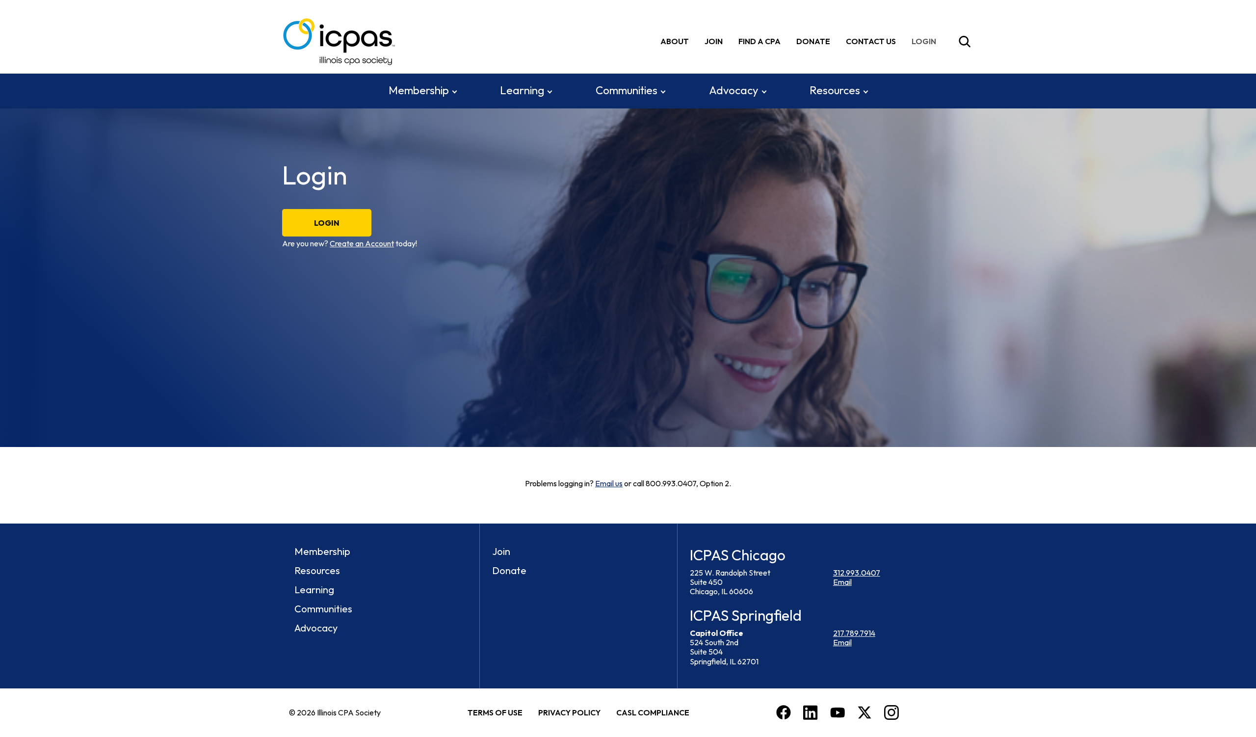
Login (327, 223)
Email (842, 582)
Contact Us (871, 41)
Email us (609, 483)
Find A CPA (759, 41)
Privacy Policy (569, 712)
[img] (926, 41)
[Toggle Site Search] (964, 41)
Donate (813, 41)
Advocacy (734, 90)
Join (714, 41)
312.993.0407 (856, 573)
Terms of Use (495, 712)
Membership (419, 90)
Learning (522, 90)
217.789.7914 (854, 633)
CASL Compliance (652, 712)
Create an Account (362, 243)
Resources (835, 90)
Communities (626, 90)
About (674, 41)
